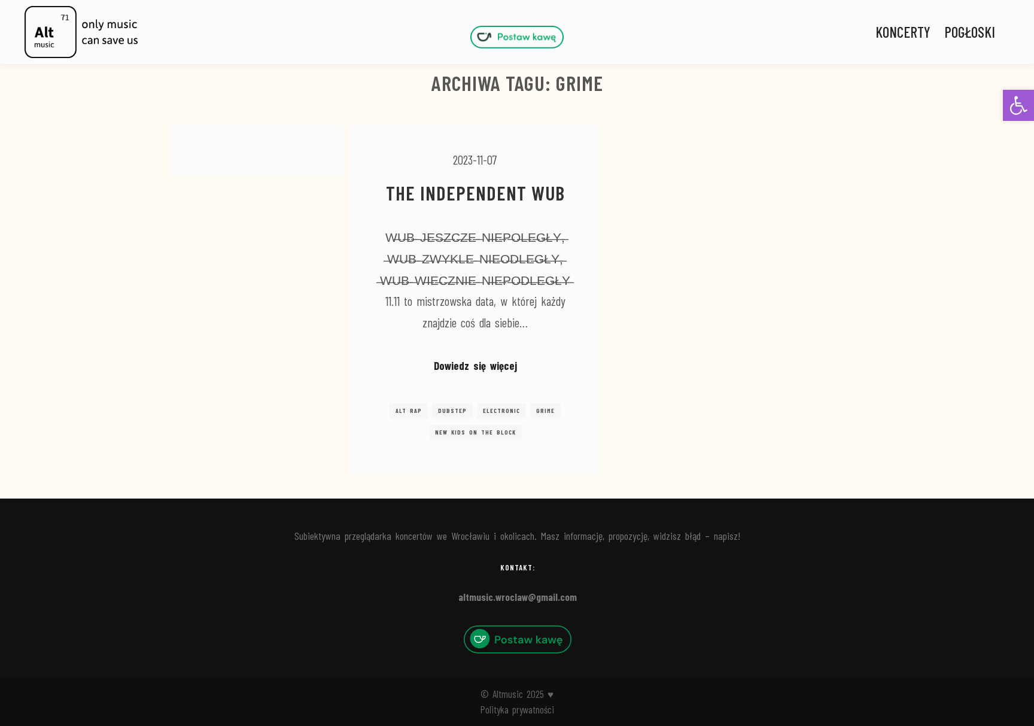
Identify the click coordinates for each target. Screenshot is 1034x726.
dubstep (452, 410)
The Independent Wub (475, 193)
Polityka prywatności (517, 709)
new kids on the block (475, 432)
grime (545, 410)
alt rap (409, 410)
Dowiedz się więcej (475, 365)
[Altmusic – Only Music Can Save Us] (81, 32)
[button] (1018, 105)
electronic (501, 410)
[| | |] (517, 36)
